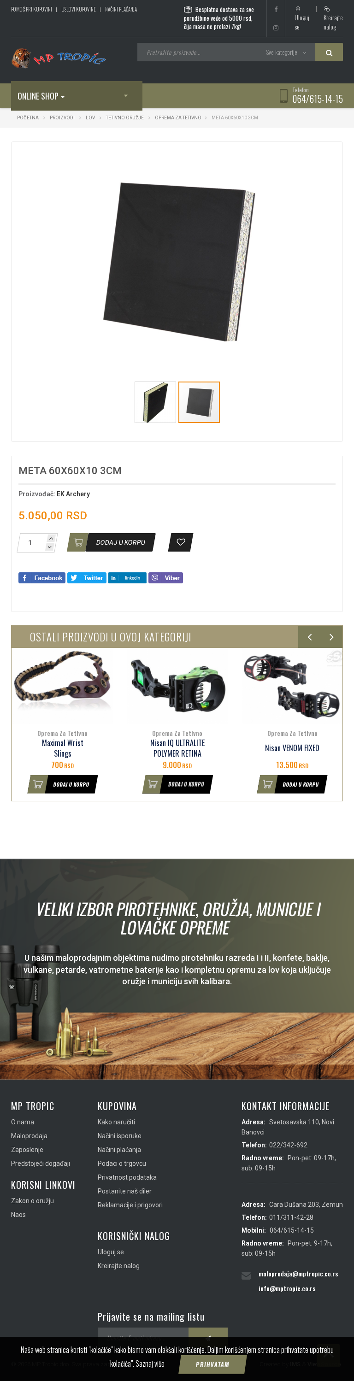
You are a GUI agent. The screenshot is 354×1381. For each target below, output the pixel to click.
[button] (284, 157)
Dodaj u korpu (71, 784)
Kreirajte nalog (333, 21)
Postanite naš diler (125, 1191)
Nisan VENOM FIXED (292, 748)
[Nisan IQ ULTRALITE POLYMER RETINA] (177, 686)
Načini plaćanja (121, 9)
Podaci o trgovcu (122, 1163)
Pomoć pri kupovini (31, 9)
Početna (28, 117)
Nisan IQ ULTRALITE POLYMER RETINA (177, 748)
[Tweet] (86, 577)
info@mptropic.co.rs (287, 1288)
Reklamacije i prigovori (130, 1205)
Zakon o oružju (32, 1201)
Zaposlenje (27, 1149)
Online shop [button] (38, 96)
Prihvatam (212, 1364)
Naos (18, 1214)
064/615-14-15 (317, 99)
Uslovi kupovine (78, 9)
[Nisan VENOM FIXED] (292, 686)
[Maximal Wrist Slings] (62, 686)
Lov (90, 117)
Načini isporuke (120, 1136)
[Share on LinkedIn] (127, 577)
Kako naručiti (116, 1122)
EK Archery (73, 494)
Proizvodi (63, 117)
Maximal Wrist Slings (62, 748)
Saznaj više (150, 1363)
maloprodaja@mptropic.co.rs (298, 1273)
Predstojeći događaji (40, 1163)
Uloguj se (302, 21)
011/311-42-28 (291, 1217)
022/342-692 (288, 1145)
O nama (22, 1122)
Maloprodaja (29, 1136)
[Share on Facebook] (41, 577)
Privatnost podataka (127, 1177)
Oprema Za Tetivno (178, 117)
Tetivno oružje (125, 117)
